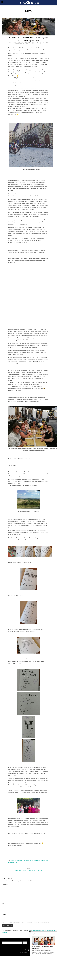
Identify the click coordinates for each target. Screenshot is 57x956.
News (19, 42)
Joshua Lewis (32, 860)
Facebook (18, 870)
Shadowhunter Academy (28, 42)
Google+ (39, 870)
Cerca (25, 943)
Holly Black (26, 860)
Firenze (21, 860)
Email (3, 908)
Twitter (25, 870)
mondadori (39, 860)
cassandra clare (15, 860)
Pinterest (32, 870)
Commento (5, 884)
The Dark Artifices (41, 42)
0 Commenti (29, 43)
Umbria (15, 862)
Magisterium (12, 42)
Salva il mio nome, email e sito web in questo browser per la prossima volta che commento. (25, 922)
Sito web (4, 914)
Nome (3, 903)
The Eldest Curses (20, 43)
